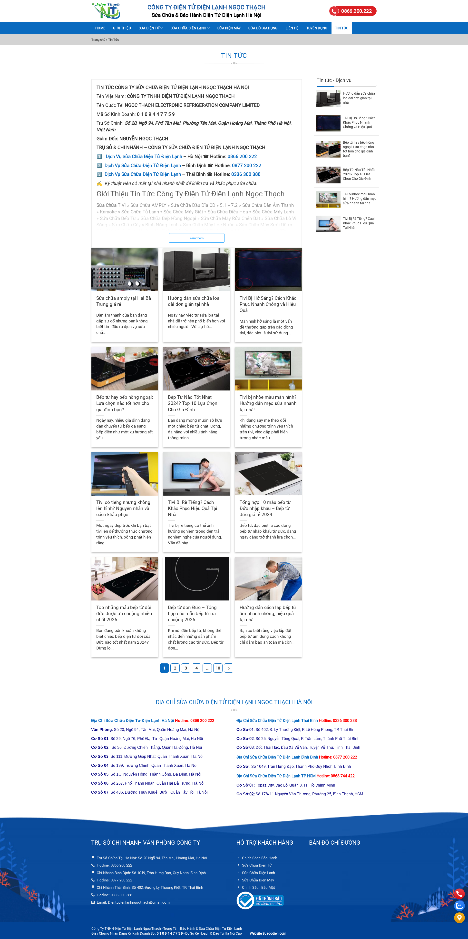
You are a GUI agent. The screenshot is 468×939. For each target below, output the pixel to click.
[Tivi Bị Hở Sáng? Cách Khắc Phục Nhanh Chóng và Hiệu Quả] (328, 123)
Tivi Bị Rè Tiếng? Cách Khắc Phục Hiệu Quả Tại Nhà (192, 508)
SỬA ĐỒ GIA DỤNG (263, 28)
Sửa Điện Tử (149, 28)
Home (100, 28)
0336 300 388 (246, 174)
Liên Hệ (292, 28)
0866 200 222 (242, 156)
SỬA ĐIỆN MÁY (229, 28)
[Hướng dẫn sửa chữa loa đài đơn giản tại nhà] (328, 98)
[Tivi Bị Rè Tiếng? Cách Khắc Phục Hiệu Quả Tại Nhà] (328, 223)
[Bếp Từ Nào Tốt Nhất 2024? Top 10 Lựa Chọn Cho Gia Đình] (328, 175)
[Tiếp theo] (228, 668)
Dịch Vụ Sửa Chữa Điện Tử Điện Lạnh (144, 156)
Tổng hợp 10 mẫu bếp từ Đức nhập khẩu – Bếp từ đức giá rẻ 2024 (265, 508)
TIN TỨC (341, 28)
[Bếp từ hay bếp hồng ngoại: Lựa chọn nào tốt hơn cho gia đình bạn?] (328, 149)
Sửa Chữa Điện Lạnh (188, 28)
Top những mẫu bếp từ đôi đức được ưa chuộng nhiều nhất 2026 (124, 613)
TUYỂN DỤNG (317, 28)
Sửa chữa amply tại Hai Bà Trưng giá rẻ (123, 301)
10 (218, 668)
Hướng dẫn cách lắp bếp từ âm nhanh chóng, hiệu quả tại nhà (268, 613)
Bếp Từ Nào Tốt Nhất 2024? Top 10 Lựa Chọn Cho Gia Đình (192, 403)
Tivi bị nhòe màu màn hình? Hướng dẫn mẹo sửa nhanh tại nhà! (268, 403)
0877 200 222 (246, 165)
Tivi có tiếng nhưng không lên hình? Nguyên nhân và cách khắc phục (123, 508)
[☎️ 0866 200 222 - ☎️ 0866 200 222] (115, 11)
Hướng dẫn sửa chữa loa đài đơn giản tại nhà (193, 301)
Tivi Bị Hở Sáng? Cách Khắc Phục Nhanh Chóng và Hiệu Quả (268, 304)
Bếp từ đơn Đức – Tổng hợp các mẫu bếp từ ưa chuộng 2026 (192, 613)
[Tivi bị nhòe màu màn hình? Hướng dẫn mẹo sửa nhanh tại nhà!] (328, 199)
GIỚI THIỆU (122, 28)
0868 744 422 (343, 776)
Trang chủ (98, 39)
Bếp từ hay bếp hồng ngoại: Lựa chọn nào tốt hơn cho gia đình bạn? (124, 403)
